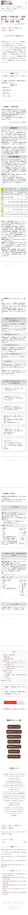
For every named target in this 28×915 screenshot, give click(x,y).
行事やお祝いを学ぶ (14, 756)
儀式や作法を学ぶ (14, 751)
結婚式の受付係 (6, 90)
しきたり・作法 (7, 24)
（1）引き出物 (7, 672)
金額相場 (22, 24)
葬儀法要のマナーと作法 (14, 732)
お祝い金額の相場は (8, 659)
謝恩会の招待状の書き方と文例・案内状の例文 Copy (13, 849)
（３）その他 (6, 678)
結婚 (16, 24)
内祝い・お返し (6, 96)
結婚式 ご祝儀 (19, 609)
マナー (12, 24)
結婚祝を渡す (6, 657)
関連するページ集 (6, 680)
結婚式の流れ (6, 93)
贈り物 (18, 24)
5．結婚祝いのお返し (7, 670)
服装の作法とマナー (14, 741)
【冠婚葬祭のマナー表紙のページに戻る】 (14, 709)
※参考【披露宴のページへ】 (10, 522)
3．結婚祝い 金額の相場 (8, 655)
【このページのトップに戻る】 (17, 122)
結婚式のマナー (6, 87)
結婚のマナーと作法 (14, 727)
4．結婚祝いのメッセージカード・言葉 (12, 660)
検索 (25, 842)
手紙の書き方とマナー (14, 736)
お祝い (2, 24)
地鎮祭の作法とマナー (14, 746)
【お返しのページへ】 (9, 574)
